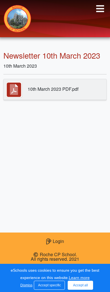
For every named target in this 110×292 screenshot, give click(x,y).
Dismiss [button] (25, 285)
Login (58, 241)
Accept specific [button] (49, 285)
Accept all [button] (80, 285)
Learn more (79, 277)
